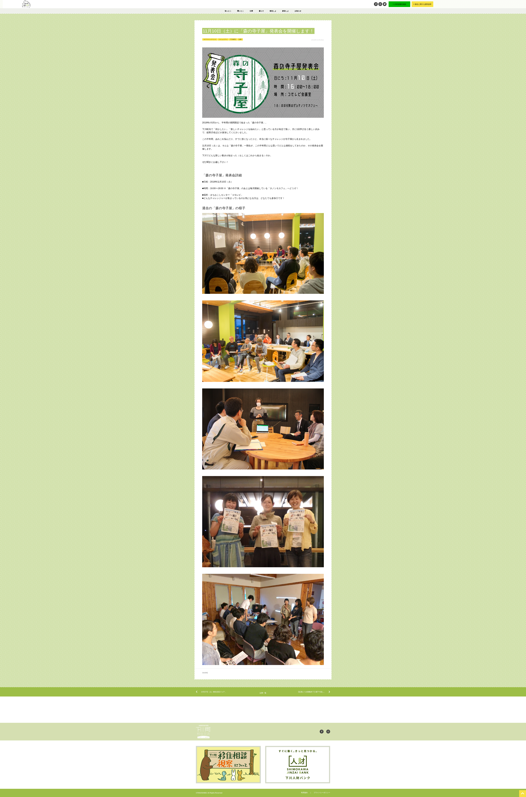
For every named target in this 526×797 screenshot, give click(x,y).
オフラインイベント (210, 39)
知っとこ (228, 11)
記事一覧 (263, 693)
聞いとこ (240, 11)
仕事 (251, 11)
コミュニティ (223, 39)
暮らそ (261, 11)
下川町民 (233, 39)
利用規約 (304, 793)
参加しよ (285, 11)
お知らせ (298, 11)
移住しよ (273, 11)
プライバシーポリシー (322, 793)
